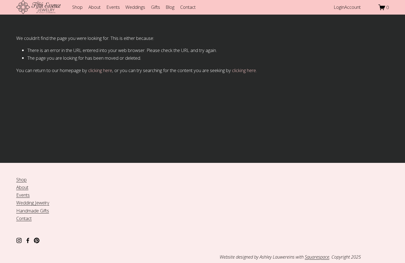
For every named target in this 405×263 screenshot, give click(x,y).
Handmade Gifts (32, 210)
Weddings (135, 7)
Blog (170, 7)
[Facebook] (28, 240)
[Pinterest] (36, 240)
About (94, 7)
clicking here (100, 70)
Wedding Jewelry (32, 202)
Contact (188, 7)
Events (113, 7)
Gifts (155, 7)
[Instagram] (19, 240)
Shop (77, 7)
